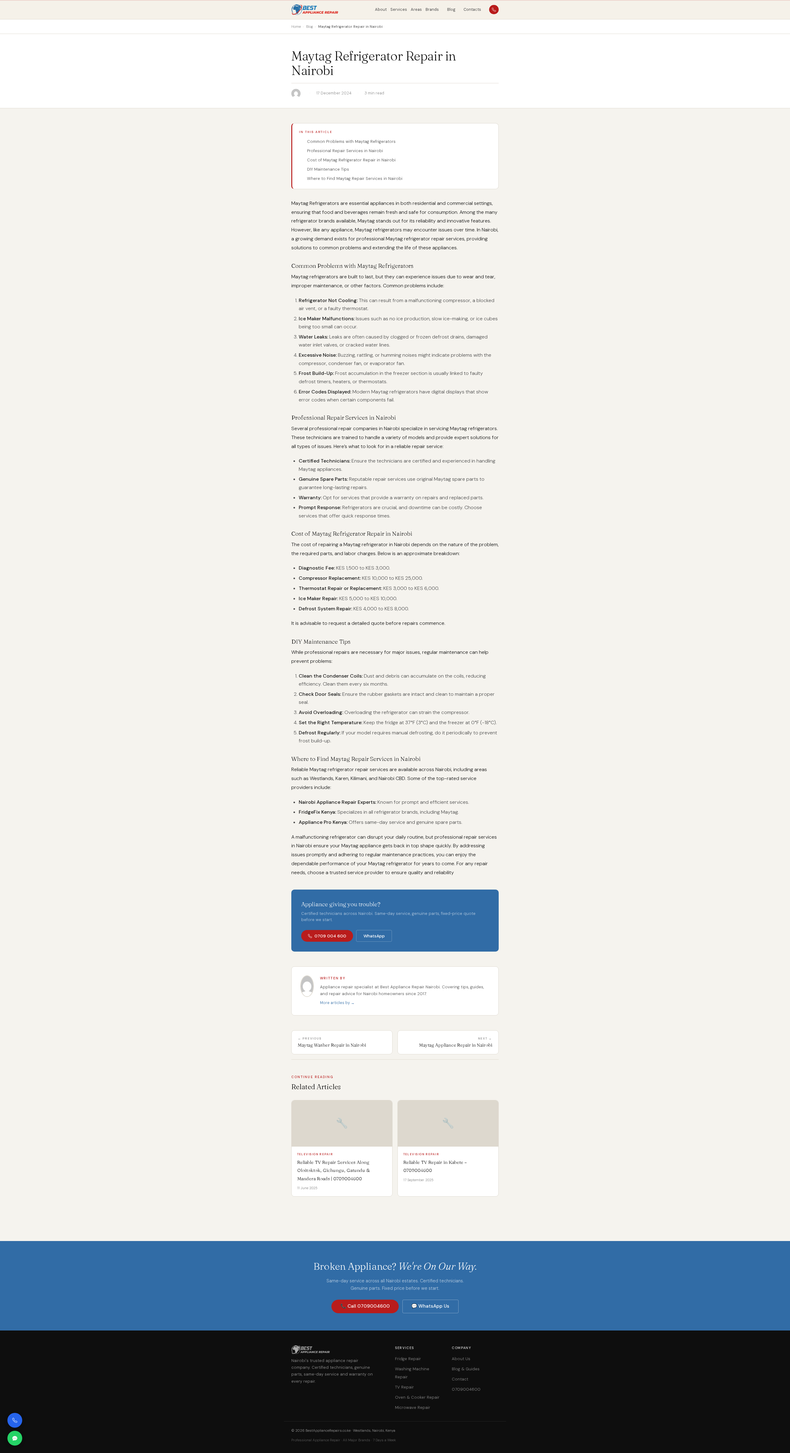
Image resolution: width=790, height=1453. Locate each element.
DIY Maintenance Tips (328, 169)
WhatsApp (374, 936)
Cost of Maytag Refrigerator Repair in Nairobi (351, 160)
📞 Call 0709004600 (365, 1306)
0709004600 (466, 1389)
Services (398, 9)
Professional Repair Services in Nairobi (345, 150)
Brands (432, 9)
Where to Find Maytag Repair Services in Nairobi (354, 178)
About (381, 9)
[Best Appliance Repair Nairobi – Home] (315, 9)
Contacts (472, 9)
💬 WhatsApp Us (430, 1306)
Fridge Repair (408, 1358)
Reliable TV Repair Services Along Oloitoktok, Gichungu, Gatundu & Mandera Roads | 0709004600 (333, 1170)
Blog (451, 9)
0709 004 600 (330, 936)
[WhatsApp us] (14, 1438)
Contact (460, 1379)
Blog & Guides (466, 1369)
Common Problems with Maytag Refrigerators (351, 141)
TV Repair (404, 1387)
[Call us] (14, 1420)
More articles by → (337, 1002)
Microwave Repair (412, 1407)
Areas (416, 9)
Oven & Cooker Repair (417, 1397)
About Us (461, 1358)
